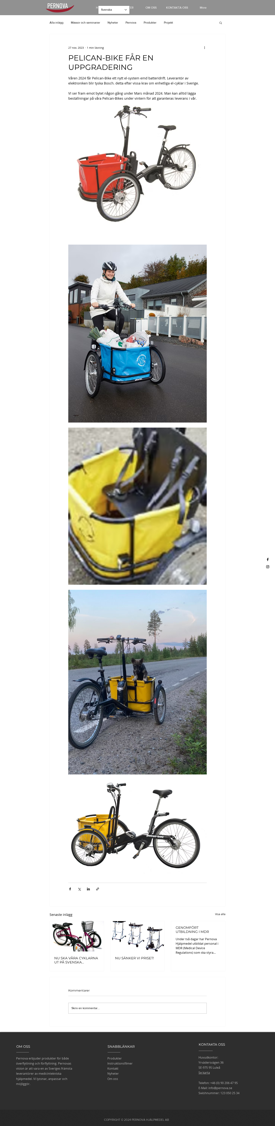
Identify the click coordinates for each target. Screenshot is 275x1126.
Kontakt (112, 1068)
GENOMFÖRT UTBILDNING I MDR (192, 930)
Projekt (168, 22)
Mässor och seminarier (85, 22)
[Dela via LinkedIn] (88, 889)
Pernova (131, 22)
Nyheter (113, 22)
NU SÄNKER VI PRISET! (134, 958)
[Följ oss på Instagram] (268, 567)
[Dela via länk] (97, 889)
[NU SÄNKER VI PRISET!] (138, 936)
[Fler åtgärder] (204, 47)
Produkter (150, 22)
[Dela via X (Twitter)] (79, 889)
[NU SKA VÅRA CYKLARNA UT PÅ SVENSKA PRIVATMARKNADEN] (77, 936)
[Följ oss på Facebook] (268, 559)
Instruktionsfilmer (120, 1063)
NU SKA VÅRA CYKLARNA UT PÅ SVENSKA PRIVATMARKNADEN (76, 960)
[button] (220, 22)
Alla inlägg (56, 22)
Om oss (112, 1079)
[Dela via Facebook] (70, 889)
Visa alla (220, 914)
